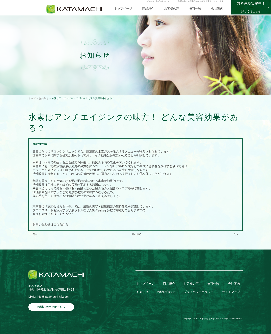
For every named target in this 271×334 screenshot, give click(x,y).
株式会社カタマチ (210, 319)
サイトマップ (231, 292)
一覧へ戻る (135, 234)
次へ (236, 234)
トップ (32, 98)
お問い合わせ (166, 292)
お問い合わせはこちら (51, 306)
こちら (57, 224)
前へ (35, 234)
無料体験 (213, 283)
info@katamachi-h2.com (53, 296)
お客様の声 (191, 283)
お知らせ (43, 98)
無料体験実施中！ (251, 7)
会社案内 (234, 283)
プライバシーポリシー (198, 292)
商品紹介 (169, 283)
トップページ (145, 283)
